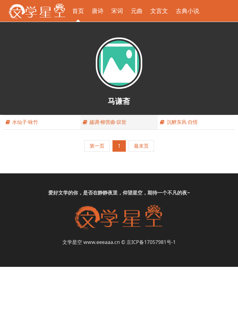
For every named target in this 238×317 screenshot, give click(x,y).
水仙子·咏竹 (24, 122)
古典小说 (187, 11)
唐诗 (98, 11)
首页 (78, 11)
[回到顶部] (230, 309)
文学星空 (72, 242)
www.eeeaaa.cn (101, 242)
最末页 (141, 145)
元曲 (137, 11)
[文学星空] (37, 11)
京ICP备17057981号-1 (151, 242)
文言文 (159, 11)
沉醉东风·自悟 (181, 122)
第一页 (97, 145)
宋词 (117, 11)
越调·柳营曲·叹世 (107, 122)
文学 (63, 192)
